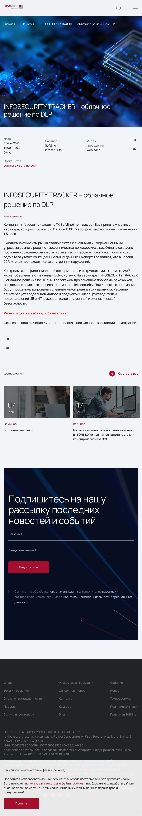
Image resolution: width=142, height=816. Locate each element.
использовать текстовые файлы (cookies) (55, 783)
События (28, 24)
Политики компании (124, 706)
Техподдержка (120, 698)
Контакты (66, 698)
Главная (9, 24)
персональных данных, (65, 591)
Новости (116, 690)
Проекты (10, 706)
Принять (21, 803)
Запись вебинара (13, 216)
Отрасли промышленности (23, 698)
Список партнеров (72, 690)
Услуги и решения (16, 690)
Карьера (65, 706)
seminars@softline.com (20, 165)
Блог (62, 714)
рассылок (109, 591)
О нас (8, 683)
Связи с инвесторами (19, 714)
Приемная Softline (123, 714)
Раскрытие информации (76, 683)
